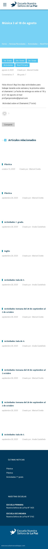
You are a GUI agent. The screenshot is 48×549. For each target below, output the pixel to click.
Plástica (9, 469)
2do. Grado (20, 61)
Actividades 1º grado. (15, 477)
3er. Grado (32, 61)
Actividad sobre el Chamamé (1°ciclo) (19, 103)
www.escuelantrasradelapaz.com (13, 546)
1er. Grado (8, 61)
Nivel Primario (22, 65)
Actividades (8, 65)
